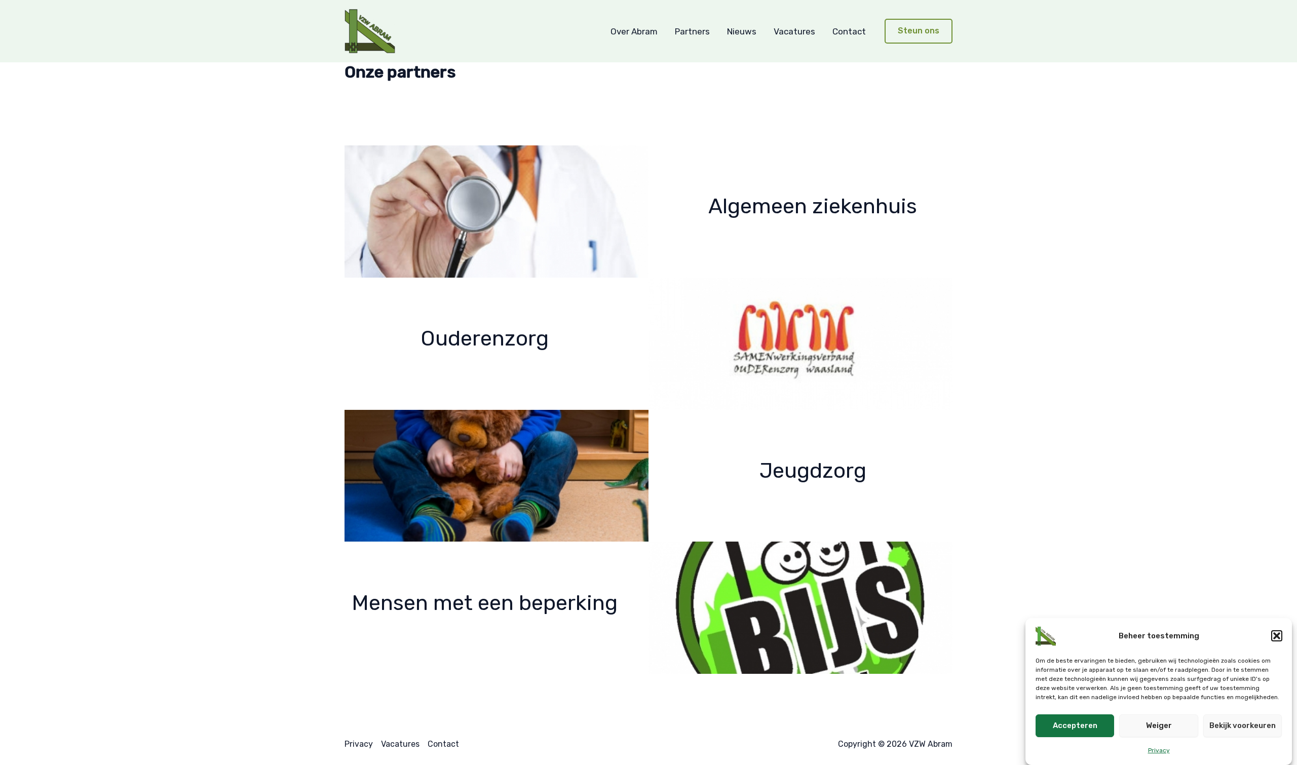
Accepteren (1075, 725)
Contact (849, 31)
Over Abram (634, 31)
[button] (1277, 636)
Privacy (1159, 750)
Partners (692, 31)
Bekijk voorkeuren (1242, 725)
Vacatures (794, 31)
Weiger (1159, 725)
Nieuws (741, 31)
